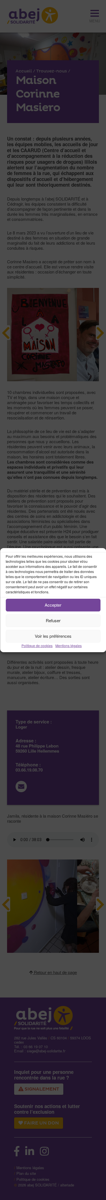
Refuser (53, 620)
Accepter (53, 605)
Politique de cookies (37, 645)
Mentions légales (68, 645)
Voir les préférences (53, 636)
